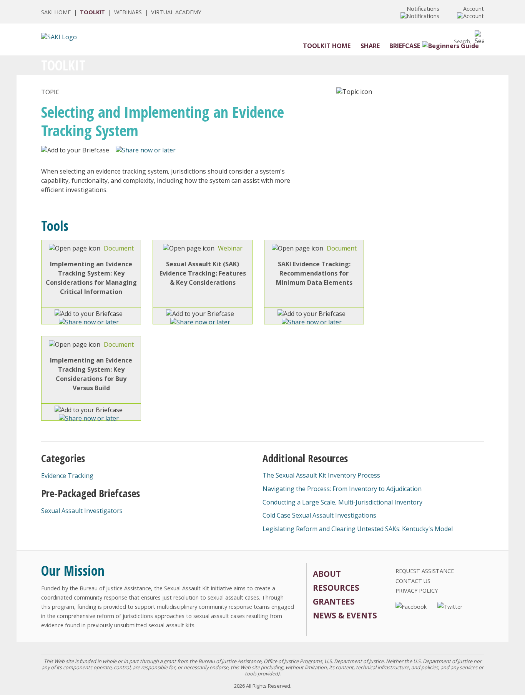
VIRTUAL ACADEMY (176, 12)
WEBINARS (128, 12)
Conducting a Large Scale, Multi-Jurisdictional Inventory (342, 502)
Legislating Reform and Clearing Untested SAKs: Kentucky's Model (357, 529)
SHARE (370, 46)
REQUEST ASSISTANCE (424, 571)
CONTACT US (412, 581)
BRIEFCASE (404, 46)
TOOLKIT (92, 12)
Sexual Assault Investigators (82, 510)
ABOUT (327, 573)
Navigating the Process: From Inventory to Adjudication (342, 488)
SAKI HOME (56, 12)
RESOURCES (336, 587)
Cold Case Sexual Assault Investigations (319, 515)
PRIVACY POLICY (416, 590)
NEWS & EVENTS (345, 615)
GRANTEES (334, 601)
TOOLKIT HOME (327, 46)
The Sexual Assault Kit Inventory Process (321, 475)
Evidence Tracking (67, 475)
